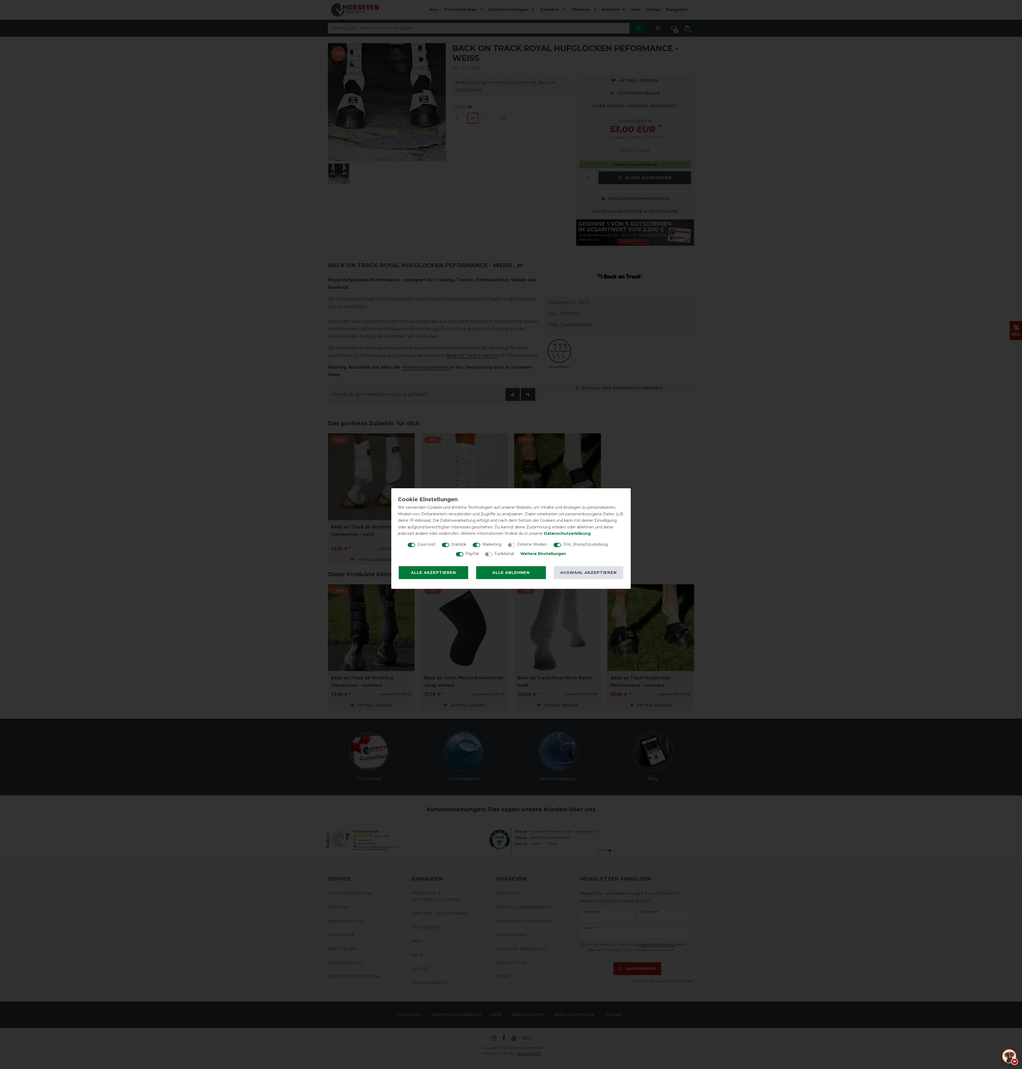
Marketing (491, 544)
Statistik (458, 544)
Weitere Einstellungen (543, 553)
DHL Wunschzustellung (585, 544)
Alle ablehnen (511, 572)
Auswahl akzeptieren (588, 572)
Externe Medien (532, 544)
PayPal (472, 553)
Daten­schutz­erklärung (567, 533)
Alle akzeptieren (433, 572)
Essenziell (426, 544)
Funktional (504, 553)
